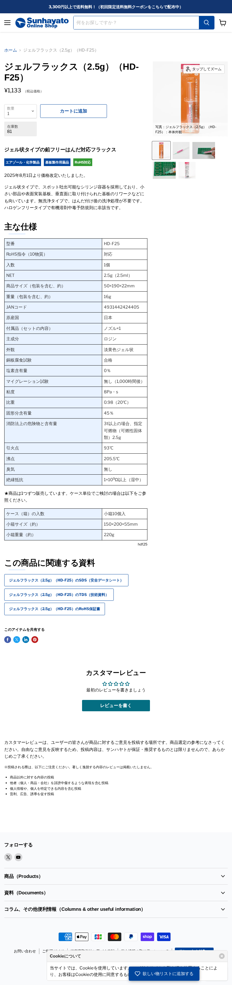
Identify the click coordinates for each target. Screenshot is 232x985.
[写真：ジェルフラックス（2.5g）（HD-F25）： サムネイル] (187, 170)
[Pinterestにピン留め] (34, 639)
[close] (222, 956)
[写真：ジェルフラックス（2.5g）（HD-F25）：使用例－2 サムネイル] (164, 170)
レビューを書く (116, 705)
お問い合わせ (25, 951)
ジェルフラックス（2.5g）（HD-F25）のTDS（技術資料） (59, 594)
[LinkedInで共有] (25, 639)
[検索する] (206, 22)
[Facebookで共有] (7, 639)
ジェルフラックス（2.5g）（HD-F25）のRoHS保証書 (54, 608)
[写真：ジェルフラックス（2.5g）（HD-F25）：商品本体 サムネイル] (181, 150)
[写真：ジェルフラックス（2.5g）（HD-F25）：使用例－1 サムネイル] (204, 150)
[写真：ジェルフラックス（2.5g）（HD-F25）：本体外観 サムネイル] (161, 150)
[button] (164, 974)
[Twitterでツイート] (16, 639)
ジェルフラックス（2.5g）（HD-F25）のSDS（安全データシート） (66, 580)
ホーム (10, 50)
